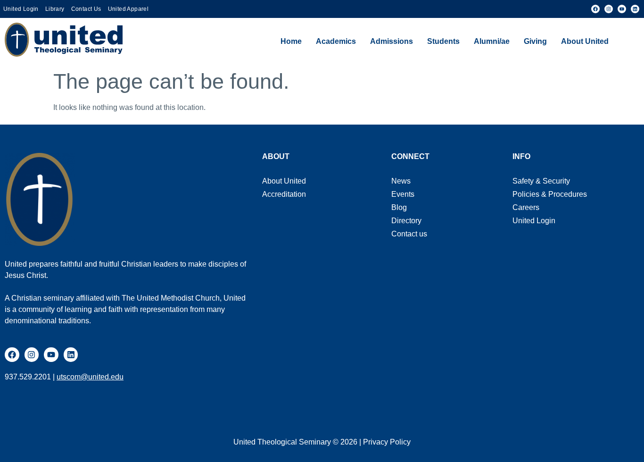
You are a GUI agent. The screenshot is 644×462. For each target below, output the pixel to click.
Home (291, 41)
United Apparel (128, 9)
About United (585, 41)
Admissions (391, 41)
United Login (21, 9)
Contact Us (86, 9)
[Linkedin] (635, 9)
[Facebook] (595, 9)
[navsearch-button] (627, 41)
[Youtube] (622, 9)
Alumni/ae (492, 41)
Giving (535, 41)
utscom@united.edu (90, 377)
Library (55, 9)
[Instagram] (608, 9)
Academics (336, 41)
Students (443, 41)
